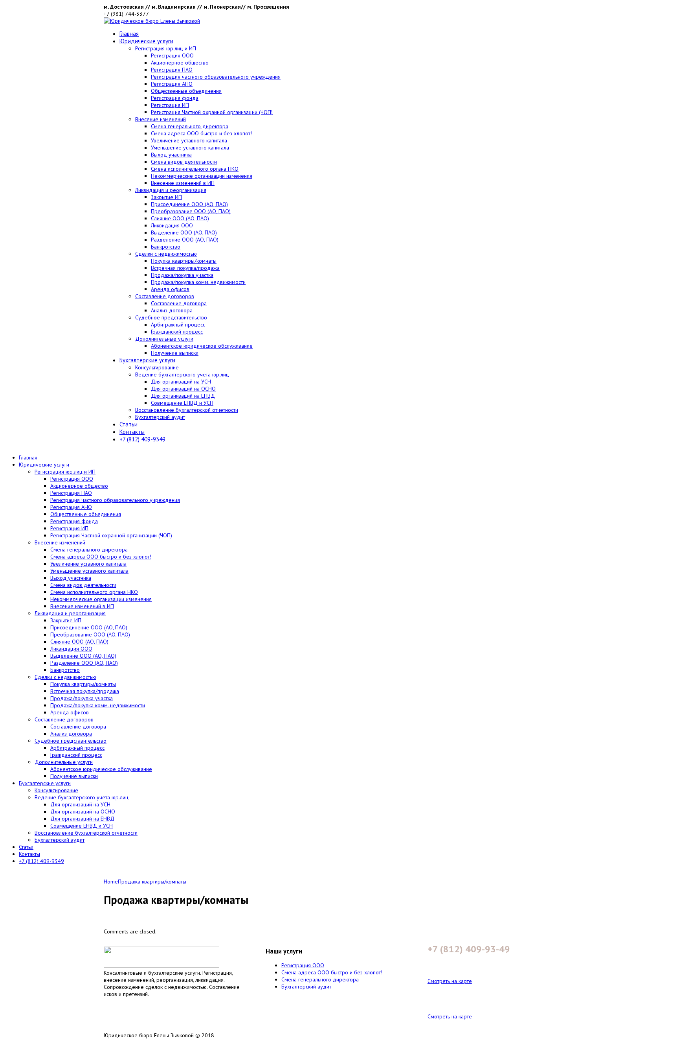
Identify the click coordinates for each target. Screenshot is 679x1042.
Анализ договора (172, 310)
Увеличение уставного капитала (189, 140)
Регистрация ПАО (172, 69)
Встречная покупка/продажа (185, 267)
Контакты (132, 431)
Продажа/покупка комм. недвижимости (198, 282)
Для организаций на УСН (181, 381)
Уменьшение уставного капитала (190, 147)
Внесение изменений (160, 119)
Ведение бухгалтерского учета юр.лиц (182, 374)
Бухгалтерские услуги (147, 360)
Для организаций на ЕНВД (183, 395)
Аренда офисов (170, 289)
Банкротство (165, 246)
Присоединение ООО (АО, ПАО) (189, 204)
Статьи (128, 424)
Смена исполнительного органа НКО (195, 168)
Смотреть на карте (450, 981)
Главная (129, 33)
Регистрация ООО (172, 55)
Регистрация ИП (170, 105)
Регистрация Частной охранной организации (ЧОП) (212, 112)
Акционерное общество (180, 62)
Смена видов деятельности (184, 161)
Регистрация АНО (172, 83)
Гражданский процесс (177, 331)
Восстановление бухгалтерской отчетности (186, 409)
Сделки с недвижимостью (166, 253)
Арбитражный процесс (178, 324)
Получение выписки (174, 352)
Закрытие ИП (166, 197)
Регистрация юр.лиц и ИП (165, 48)
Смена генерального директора (189, 126)
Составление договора (179, 303)
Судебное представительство (171, 317)
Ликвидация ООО (172, 225)
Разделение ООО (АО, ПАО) (184, 239)
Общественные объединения (186, 90)
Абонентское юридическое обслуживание (202, 345)
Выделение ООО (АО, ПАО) (184, 232)
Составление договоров (164, 296)
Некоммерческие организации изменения (201, 175)
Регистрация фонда (174, 97)
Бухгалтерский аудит (160, 416)
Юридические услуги (146, 41)
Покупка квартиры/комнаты (184, 260)
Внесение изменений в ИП (183, 182)
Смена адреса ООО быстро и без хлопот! (201, 133)
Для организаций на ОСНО (183, 388)
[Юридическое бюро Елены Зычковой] (152, 20)
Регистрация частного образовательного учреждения (216, 76)
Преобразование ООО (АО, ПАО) (191, 211)
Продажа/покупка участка (182, 274)
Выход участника (171, 154)
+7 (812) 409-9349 (142, 439)
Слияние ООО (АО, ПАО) (180, 218)
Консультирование (157, 367)
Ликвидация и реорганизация (170, 190)
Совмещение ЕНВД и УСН (182, 402)
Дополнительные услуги (164, 338)
